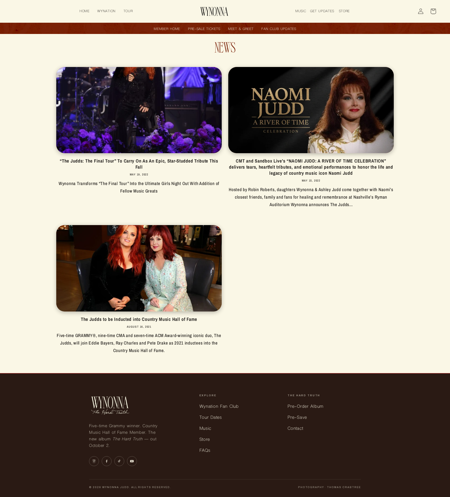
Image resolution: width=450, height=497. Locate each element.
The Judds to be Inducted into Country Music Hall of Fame (139, 319)
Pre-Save (297, 418)
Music (205, 429)
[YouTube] (132, 461)
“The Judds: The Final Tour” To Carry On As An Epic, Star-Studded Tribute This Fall (139, 164)
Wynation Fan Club (219, 407)
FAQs (204, 451)
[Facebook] (107, 461)
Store (204, 440)
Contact (295, 429)
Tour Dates (210, 418)
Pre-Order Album (305, 407)
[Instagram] (94, 461)
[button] (107, 11)
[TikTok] (119, 461)
